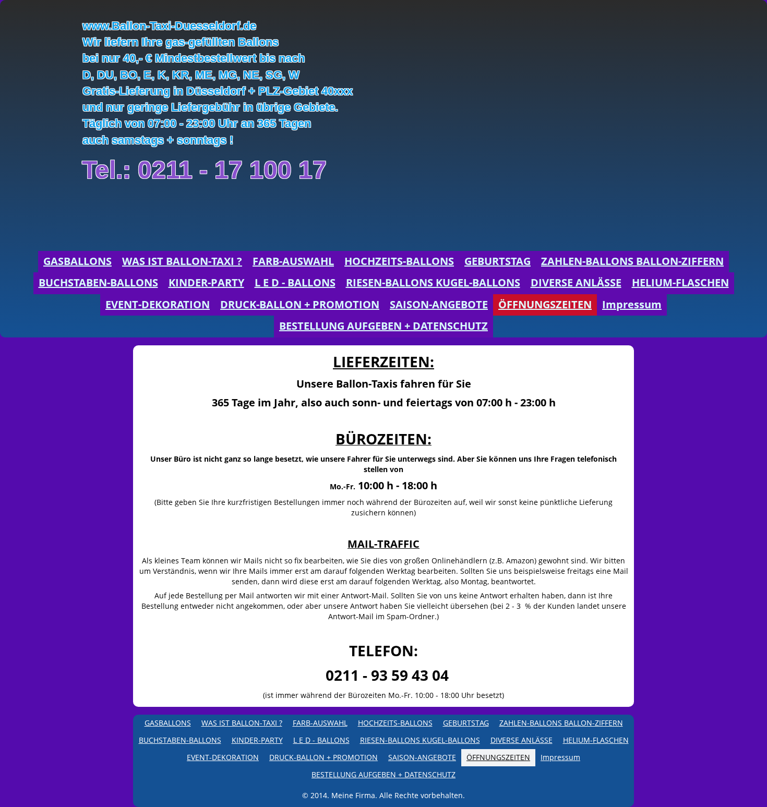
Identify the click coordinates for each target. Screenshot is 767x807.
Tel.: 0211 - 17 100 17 (204, 170)
